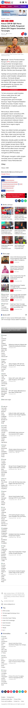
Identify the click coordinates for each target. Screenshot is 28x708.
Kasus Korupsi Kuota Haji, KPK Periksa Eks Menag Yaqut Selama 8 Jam (18, 277)
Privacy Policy (17, 699)
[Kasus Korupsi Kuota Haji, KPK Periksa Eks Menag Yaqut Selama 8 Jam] (5, 278)
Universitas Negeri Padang (9, 618)
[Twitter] (19, 200)
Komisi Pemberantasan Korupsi (10, 184)
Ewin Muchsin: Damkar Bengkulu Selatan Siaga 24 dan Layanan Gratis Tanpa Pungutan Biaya (17, 571)
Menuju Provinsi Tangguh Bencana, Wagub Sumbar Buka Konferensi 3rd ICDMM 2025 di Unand (17, 466)
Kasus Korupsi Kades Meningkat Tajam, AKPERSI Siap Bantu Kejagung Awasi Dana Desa (18, 296)
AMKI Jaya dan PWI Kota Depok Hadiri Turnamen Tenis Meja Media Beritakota (6, 217)
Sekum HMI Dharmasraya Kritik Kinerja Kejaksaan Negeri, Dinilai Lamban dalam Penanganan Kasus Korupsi (18, 259)
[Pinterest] (8, 691)
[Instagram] (11, 691)
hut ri (3, 630)
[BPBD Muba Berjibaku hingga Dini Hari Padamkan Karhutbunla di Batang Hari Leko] (21, 225)
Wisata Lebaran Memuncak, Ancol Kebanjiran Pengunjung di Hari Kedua (17, 450)
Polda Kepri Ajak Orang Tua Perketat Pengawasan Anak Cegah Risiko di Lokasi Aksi (7, 247)
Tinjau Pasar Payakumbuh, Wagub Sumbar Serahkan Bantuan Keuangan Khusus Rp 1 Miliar (17, 552)
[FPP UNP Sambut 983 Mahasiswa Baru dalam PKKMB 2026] (4, 392)
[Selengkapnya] (26, 314)
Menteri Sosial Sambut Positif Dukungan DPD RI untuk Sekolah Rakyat (17, 497)
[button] (20, 2)
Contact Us (16, 701)
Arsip (22, 701)
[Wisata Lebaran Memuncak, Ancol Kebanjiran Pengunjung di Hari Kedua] (4, 450)
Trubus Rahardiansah (8, 188)
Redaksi (3, 697)
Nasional (11, 20)
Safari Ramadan (6, 623)
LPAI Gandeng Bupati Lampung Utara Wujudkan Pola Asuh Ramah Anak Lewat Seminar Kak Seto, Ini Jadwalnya (17, 515)
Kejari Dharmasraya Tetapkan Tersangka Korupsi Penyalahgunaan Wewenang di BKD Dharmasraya (18, 288)
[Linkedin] (14, 691)
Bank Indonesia (10, 180)
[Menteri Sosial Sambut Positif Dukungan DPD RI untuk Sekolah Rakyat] (4, 498)
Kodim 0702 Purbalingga (8, 620)
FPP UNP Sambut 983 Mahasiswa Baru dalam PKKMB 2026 (17, 391)
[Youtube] (17, 691)
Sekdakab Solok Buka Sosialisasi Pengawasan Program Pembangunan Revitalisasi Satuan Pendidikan (17, 534)
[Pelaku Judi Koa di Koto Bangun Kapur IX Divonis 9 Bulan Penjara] (4, 661)
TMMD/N (4, 615)
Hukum (6, 20)
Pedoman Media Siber (6, 699)
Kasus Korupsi (10, 190)
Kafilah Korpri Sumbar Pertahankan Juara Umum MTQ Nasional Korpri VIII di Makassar (7, 232)
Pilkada (4, 627)
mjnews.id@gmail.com (9, 604)
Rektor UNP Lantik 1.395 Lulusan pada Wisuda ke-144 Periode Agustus (17, 378)
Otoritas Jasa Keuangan (8, 186)
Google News (5, 174)
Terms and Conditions (6, 701)
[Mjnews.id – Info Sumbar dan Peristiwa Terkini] (7, 2)
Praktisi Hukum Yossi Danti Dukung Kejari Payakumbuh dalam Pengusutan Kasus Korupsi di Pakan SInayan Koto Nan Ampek (18, 269)
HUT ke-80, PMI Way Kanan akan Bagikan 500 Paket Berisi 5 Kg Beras (17, 482)
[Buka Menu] (23, 2)
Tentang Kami (10, 697)
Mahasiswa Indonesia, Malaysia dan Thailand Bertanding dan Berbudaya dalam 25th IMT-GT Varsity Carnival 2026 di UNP (18, 345)
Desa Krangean (6, 625)
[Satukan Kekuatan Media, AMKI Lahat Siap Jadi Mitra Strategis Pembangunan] (21, 211)
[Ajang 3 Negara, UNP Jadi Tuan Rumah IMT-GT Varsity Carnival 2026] (4, 365)
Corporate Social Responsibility (10, 182)
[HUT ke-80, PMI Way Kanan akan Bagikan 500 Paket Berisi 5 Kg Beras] (4, 483)
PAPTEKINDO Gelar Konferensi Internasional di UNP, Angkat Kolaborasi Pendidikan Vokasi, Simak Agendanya (16, 433)
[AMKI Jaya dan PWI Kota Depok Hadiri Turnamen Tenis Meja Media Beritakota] (7, 211)
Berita (3, 20)
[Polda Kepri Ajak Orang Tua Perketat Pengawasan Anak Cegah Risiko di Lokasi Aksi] (7, 240)
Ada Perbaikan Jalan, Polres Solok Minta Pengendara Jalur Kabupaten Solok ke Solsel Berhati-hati (20, 247)
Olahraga (4, 212)
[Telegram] (22, 200)
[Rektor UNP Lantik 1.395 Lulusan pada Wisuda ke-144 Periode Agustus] (4, 379)
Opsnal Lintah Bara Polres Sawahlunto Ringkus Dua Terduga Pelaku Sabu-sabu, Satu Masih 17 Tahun (17, 644)
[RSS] (25, 691)
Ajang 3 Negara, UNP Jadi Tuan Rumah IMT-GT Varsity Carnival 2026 (16, 364)
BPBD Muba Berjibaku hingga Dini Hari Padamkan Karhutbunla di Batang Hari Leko (20, 232)
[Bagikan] (25, 34)
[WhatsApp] (25, 200)
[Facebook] (16, 200)
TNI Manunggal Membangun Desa (10, 613)
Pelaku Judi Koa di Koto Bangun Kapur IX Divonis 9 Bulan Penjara (17, 660)
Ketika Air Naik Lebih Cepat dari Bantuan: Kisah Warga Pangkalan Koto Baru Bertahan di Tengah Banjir (17, 414)
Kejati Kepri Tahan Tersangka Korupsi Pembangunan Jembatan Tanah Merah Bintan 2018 (18, 305)
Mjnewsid (3, 33)
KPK (8, 62)
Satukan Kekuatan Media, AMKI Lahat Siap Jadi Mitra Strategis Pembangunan (21, 217)
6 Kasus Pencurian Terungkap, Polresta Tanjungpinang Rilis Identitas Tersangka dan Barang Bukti (17, 676)
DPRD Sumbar (6, 610)
